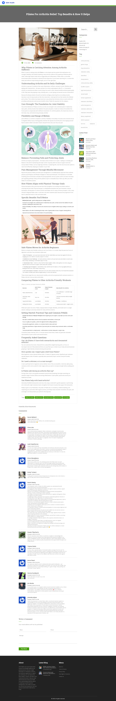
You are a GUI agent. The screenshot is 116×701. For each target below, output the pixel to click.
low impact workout (48, 397)
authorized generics (86, 105)
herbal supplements (86, 98)
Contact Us (61, 676)
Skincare (82, 45)
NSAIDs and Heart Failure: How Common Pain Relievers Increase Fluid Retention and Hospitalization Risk (91, 139)
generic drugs (84, 64)
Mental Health (83, 43)
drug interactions (85, 68)
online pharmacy (85, 60)
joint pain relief (58, 397)
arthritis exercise (39, 397)
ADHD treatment (85, 120)
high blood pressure (86, 90)
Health (82, 41)
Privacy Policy (62, 671)
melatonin (92, 123)
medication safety (85, 72)
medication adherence (86, 109)
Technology (83, 49)
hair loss (83, 123)
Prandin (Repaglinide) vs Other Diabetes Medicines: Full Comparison (90, 165)
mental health (84, 94)
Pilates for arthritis (30, 397)
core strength (66, 397)
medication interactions (87, 112)
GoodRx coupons (85, 86)
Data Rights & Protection (64, 674)
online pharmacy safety (87, 83)
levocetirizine (84, 127)
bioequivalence (84, 79)
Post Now (24, 649)
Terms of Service (63, 669)
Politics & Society (84, 47)
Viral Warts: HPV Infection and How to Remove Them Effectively (91, 152)
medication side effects (86, 101)
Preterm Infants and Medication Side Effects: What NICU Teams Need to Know (91, 146)
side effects (84, 75)
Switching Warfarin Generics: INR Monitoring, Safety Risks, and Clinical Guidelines (91, 158)
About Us (61, 666)
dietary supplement (86, 116)
